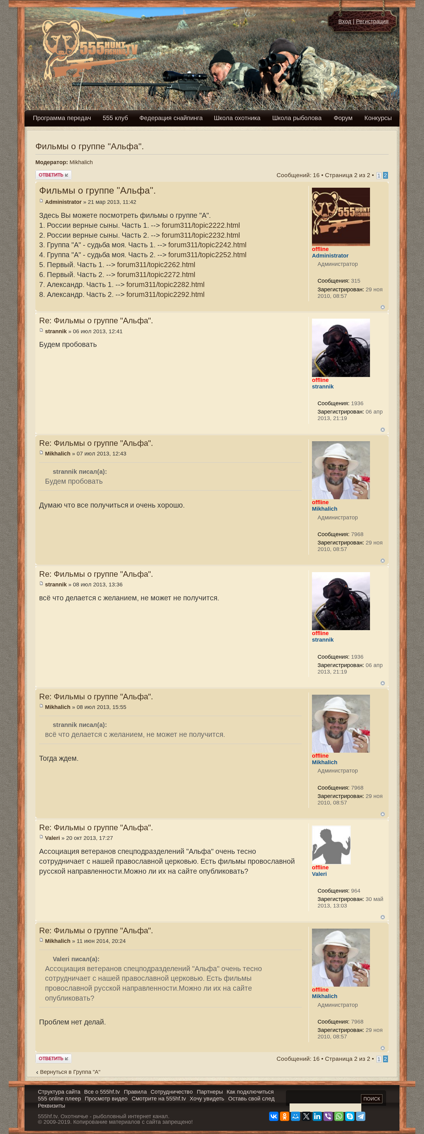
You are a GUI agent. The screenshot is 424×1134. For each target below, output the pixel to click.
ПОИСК (371, 1098)
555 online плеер (59, 1099)
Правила (135, 1092)
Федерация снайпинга (171, 117)
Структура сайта (59, 1092)
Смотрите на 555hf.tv (159, 1099)
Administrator (63, 202)
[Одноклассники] (284, 1116)
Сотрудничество (172, 1092)
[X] (306, 1116)
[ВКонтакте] (273, 1116)
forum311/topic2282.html (165, 284)
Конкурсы (378, 117)
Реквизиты (51, 1106)
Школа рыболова (297, 117)
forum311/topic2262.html (156, 265)
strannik (56, 331)
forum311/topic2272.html (156, 275)
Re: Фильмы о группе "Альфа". (96, 320)
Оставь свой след (251, 1099)
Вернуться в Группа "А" (70, 1072)
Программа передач (62, 117)
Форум (343, 117)
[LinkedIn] (317, 1116)
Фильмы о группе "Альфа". (89, 146)
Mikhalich (81, 162)
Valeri (52, 838)
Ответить (48, 173)
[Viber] (328, 1116)
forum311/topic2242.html (207, 245)
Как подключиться (250, 1092)
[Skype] (349, 1116)
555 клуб (115, 117)
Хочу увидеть (207, 1099)
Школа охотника (237, 117)
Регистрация (372, 21)
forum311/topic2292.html (165, 294)
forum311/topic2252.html (207, 255)
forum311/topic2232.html (201, 235)
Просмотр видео (106, 1099)
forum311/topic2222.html (201, 225)
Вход (344, 21)
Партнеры (210, 1092)
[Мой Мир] (295, 1116)
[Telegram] (360, 1116)
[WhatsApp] (339, 1116)
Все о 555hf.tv (102, 1092)
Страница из (347, 175)
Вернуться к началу (383, 307)
